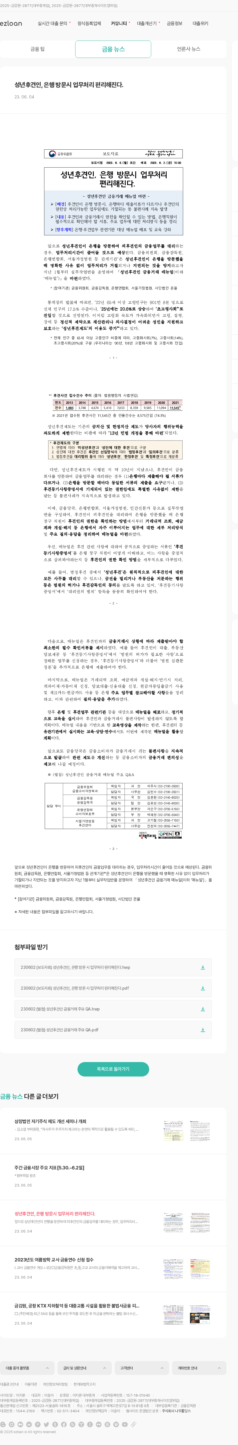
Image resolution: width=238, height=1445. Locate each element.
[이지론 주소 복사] (133, 1424)
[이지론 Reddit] (29, 1424)
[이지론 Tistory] (81, 1424)
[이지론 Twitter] (46, 1424)
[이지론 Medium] (20, 1424)
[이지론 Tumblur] (55, 1424)
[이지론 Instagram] (12, 1424)
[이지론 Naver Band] (72, 1424)
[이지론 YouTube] (125, 1424)
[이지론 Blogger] (3, 1424)
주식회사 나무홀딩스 (176, 1411)
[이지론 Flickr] (99, 1424)
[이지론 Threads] (107, 1424)
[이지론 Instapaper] (90, 1424)
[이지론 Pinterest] (38, 1424)
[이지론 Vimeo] (116, 1424)
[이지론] (11, 23)
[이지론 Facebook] (64, 1424)
